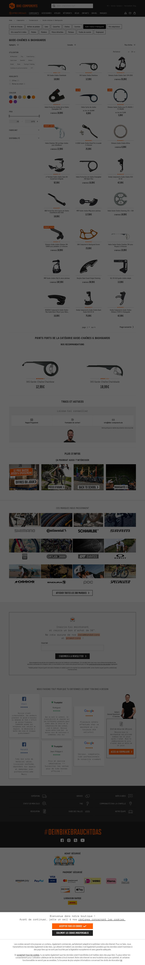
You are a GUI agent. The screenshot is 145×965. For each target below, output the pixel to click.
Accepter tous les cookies (70, 926)
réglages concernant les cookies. (101, 919)
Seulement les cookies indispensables (72, 932)
